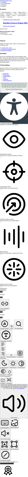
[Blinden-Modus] (1, 254)
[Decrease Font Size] (1, 297)
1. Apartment (3, 2)
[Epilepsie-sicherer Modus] (1, 287)
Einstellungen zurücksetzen (7, 463)
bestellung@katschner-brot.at (8, 49)
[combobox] (14, 86)
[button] (0, 92)
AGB (4, 77)
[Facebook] (1, 37)
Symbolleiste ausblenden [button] (6, 123)
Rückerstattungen (7, 80)
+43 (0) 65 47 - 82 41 (6, 47)
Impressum (5, 73)
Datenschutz (6, 75)
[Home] (6, 0)
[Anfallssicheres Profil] (1, 189)
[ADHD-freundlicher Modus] (1, 222)
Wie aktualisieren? (20, 388)
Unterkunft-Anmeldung (6, 50)
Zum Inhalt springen (5, 462)
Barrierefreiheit (6, 76)
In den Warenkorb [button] (10, 26)
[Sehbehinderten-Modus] (1, 157)
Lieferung (5, 79)
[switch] (0, 157)
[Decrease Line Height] (1, 317)
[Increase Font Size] (1, 292)
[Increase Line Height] (1, 312)
